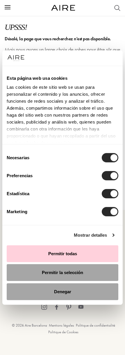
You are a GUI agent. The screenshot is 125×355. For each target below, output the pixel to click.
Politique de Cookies (63, 332)
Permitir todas (62, 253)
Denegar (62, 291)
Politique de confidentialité (95, 325)
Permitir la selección (62, 272)
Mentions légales (61, 325)
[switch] (110, 175)
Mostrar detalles (90, 235)
